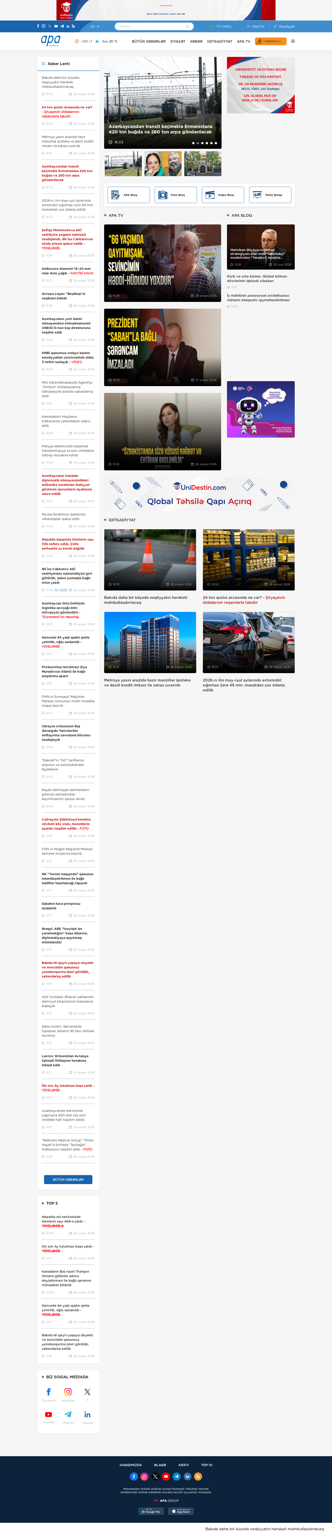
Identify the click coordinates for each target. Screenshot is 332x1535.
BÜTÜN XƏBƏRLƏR (149, 41)
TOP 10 (206, 1465)
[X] (49, 26)
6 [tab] (216, 143)
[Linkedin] (68, 26)
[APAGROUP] (166, 1501)
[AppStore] (181, 1511)
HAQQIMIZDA (131, 1465)
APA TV (243, 41)
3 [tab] (202, 143)
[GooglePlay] (151, 1511)
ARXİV (183, 1465)
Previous (110, 103)
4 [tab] (207, 143)
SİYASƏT (177, 41)
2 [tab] (198, 143)
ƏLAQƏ (160, 1465)
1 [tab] (193, 143)
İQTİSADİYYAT (219, 41)
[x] (155, 1476)
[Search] (187, 27)
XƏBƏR (196, 41)
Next (215, 103)
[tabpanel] (163, 103)
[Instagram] (43, 26)
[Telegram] (62, 26)
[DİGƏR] (291, 41)
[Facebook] (38, 26)
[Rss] (73, 26)
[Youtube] (56, 26)
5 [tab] (211, 143)
